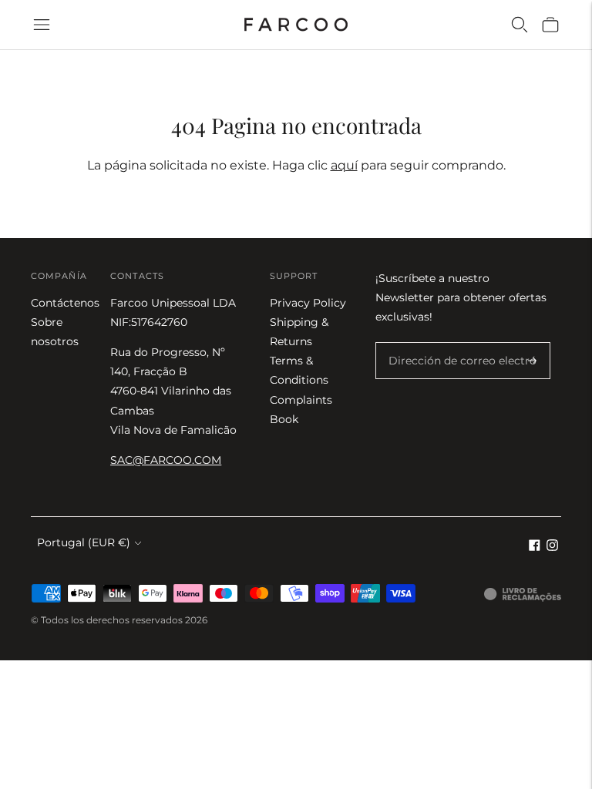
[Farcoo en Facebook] (534, 547)
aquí (344, 165)
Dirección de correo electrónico (464, 342)
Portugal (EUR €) (83, 542)
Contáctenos (65, 303)
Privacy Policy (308, 303)
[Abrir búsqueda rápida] (519, 25)
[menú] (41, 25)
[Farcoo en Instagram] (552, 547)
